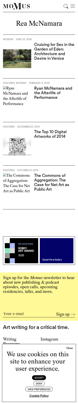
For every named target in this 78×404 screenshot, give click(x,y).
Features (9, 82)
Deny (39, 383)
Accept (39, 377)
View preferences (39, 389)
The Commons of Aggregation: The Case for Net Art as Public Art (51, 182)
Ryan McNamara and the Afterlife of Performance (53, 93)
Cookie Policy (39, 396)
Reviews (8, 39)
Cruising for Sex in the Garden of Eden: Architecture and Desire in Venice (54, 51)
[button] (69, 348)
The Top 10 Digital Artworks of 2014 (50, 134)
